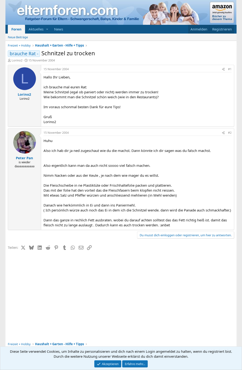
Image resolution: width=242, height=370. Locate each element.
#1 (230, 69)
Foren (16, 29)
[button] (47, 29)
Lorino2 (17, 60)
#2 (230, 133)
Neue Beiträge (18, 37)
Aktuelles (36, 29)
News (58, 29)
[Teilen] (223, 69)
